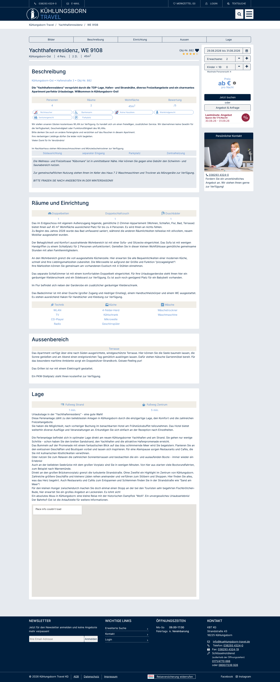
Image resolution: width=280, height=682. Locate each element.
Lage (229, 39)
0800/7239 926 (228, 665)
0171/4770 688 (221, 661)
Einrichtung (140, 39)
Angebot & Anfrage (227, 107)
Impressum (110, 676)
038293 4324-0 (218, 174)
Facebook (227, 676)
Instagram (244, 676)
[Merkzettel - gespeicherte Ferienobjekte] (184, 3)
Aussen (184, 39)
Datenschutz (91, 676)
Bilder (51, 39)
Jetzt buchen (228, 97)
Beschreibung (95, 39)
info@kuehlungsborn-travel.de (231, 641)
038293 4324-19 (228, 649)
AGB (76, 676)
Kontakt (110, 633)
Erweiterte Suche (115, 628)
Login (108, 639)
